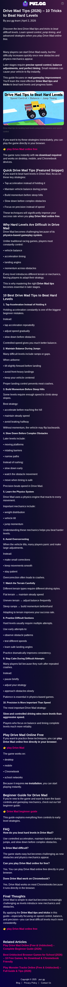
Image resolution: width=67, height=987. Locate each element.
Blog (18, 983)
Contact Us (46, 983)
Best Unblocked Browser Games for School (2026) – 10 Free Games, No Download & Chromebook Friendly (32, 958)
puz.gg (42, 979)
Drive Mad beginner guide (22, 811)
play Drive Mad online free (22, 149)
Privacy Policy (30, 983)
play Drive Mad (15, 747)
